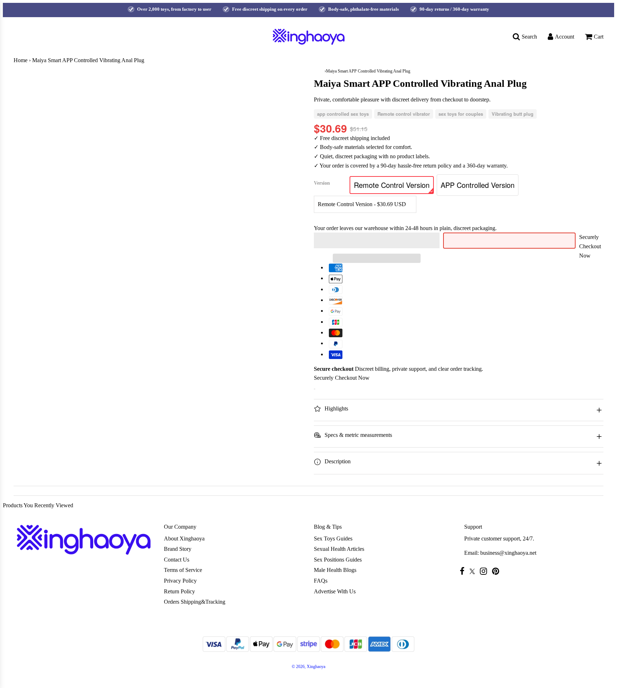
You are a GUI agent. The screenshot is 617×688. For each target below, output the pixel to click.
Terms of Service (183, 570)
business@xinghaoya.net (508, 553)
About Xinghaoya (184, 538)
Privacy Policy (180, 581)
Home (20, 60)
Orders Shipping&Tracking (194, 602)
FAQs (320, 581)
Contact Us (176, 560)
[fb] (464, 571)
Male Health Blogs (335, 570)
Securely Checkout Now (590, 246)
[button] (377, 240)
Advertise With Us (335, 591)
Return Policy (179, 591)
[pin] (497, 571)
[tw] (474, 571)
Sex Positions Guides (338, 560)
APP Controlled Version (478, 185)
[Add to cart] (314, 389)
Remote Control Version (392, 185)
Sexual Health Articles (339, 549)
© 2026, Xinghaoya (308, 666)
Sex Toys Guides (333, 538)
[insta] (485, 571)
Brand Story (177, 549)
